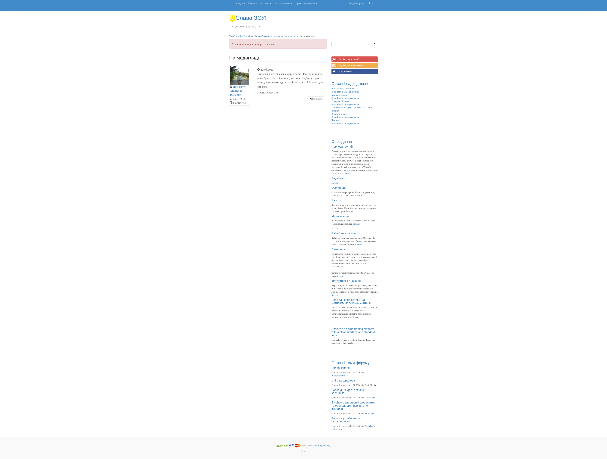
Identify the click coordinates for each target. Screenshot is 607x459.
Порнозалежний (342, 146)
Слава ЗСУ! (251, 17)
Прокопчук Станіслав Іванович (238, 90)
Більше (347, 173)
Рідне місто (338, 178)
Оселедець (338, 187)
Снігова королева (343, 380)
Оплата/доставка (283, 3)
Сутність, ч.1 (339, 249)
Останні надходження (350, 83)
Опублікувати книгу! (349, 59)
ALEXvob (369, 413)
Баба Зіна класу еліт (345, 233)
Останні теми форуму (350, 362)
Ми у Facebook (346, 71)
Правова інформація (306, 3)
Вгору (303, 451)
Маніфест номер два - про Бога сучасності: (351, 107)
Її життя (336, 200)
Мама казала (340, 216)
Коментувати (317, 98)
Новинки (252, 3)
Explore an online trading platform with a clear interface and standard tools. (353, 332)
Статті (297, 35)
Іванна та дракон (339, 94)
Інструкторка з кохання (342, 88)
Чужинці (335, 120)
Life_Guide (370, 397)
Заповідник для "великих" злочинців (348, 391)
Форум (288, 35)
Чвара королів (340, 368)
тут (276, 92)
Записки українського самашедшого (345, 419)
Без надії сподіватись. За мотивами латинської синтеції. (351, 301)
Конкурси (240, 3)
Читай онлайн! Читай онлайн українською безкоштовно (256, 35)
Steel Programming (322, 445)
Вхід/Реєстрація (356, 3)
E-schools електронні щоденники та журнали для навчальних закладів (353, 405)
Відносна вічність (339, 113)
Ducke (335, 110)
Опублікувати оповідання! (351, 65)
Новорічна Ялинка (340, 101)
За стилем (265, 3)
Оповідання (341, 141)
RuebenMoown (338, 375)
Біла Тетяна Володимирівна (345, 91)
